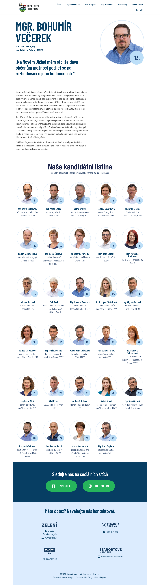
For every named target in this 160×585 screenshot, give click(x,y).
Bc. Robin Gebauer (27, 446)
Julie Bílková (106, 401)
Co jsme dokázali (73, 4)
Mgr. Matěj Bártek (106, 253)
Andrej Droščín (80, 208)
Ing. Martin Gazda (53, 208)
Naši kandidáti (107, 4)
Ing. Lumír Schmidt (80, 401)
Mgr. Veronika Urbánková (132, 255)
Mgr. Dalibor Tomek (106, 350)
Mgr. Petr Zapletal (106, 446)
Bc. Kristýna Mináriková (106, 302)
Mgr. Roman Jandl (54, 446)
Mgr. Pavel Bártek (132, 401)
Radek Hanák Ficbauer (80, 350)
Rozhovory (122, 4)
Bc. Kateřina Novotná (80, 253)
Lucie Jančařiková (106, 208)
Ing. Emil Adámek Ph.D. (27, 253)
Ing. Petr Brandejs (132, 208)
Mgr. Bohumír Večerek (80, 302)
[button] (61, 486)
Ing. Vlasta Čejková (53, 253)
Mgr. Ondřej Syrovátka (27, 208)
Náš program (90, 4)
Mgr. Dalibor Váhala (53, 350)
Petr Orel (54, 302)
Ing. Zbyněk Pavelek (132, 302)
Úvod (59, 4)
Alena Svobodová (80, 446)
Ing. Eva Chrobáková (28, 350)
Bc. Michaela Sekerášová (132, 352)
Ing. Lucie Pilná (27, 401)
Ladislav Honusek (27, 302)
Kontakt (139, 9)
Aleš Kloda (53, 401)
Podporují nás (137, 4)
